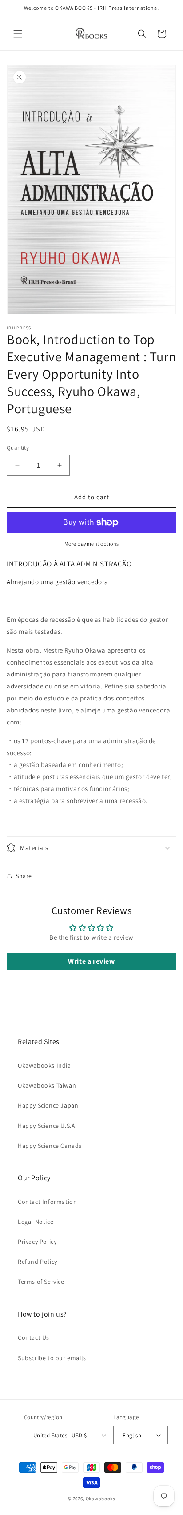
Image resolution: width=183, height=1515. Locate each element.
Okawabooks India (44, 1065)
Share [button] (24, 876)
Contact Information (47, 1202)
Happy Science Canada (50, 1146)
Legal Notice (35, 1222)
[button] (18, 34)
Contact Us (33, 1337)
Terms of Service (41, 1282)
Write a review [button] (91, 961)
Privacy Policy (37, 1242)
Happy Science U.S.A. (47, 1126)
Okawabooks (100, 1498)
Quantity (18, 447)
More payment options (91, 543)
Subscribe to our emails (52, 1358)
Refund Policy (37, 1262)
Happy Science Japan (48, 1105)
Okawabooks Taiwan (47, 1085)
